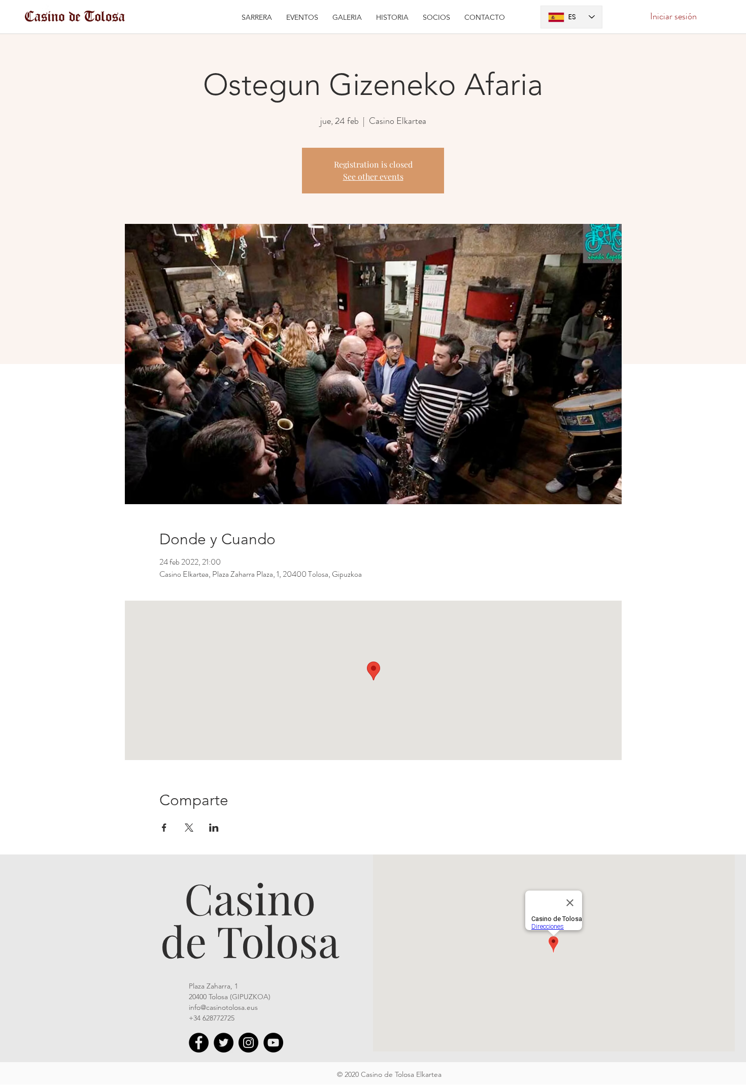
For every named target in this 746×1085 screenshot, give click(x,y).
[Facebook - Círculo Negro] (199, 1043)
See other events (373, 176)
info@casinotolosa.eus (223, 1007)
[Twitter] (223, 1043)
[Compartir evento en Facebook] (164, 828)
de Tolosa (250, 940)
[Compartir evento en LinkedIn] (214, 828)
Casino (250, 897)
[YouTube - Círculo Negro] (273, 1043)
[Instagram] (248, 1043)
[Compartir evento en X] (189, 828)
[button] (302, 17)
